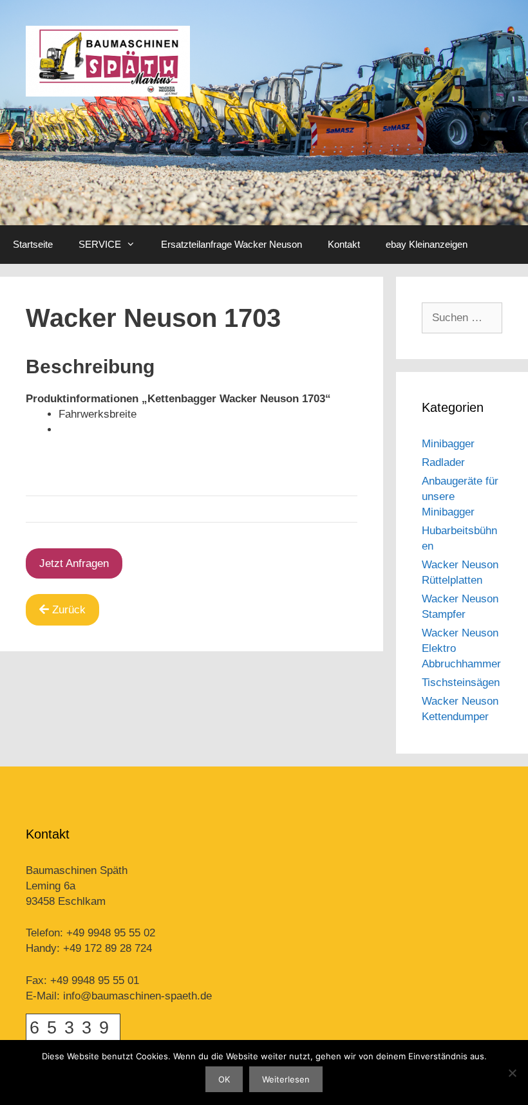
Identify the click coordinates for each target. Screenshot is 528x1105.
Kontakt (344, 244)
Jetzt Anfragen (74, 563)
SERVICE (100, 244)
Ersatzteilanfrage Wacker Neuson (231, 244)
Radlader (443, 462)
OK (224, 1079)
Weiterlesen (286, 1079)
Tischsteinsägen (461, 682)
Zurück (69, 610)
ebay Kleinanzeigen (426, 244)
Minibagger (448, 444)
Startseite (33, 244)
